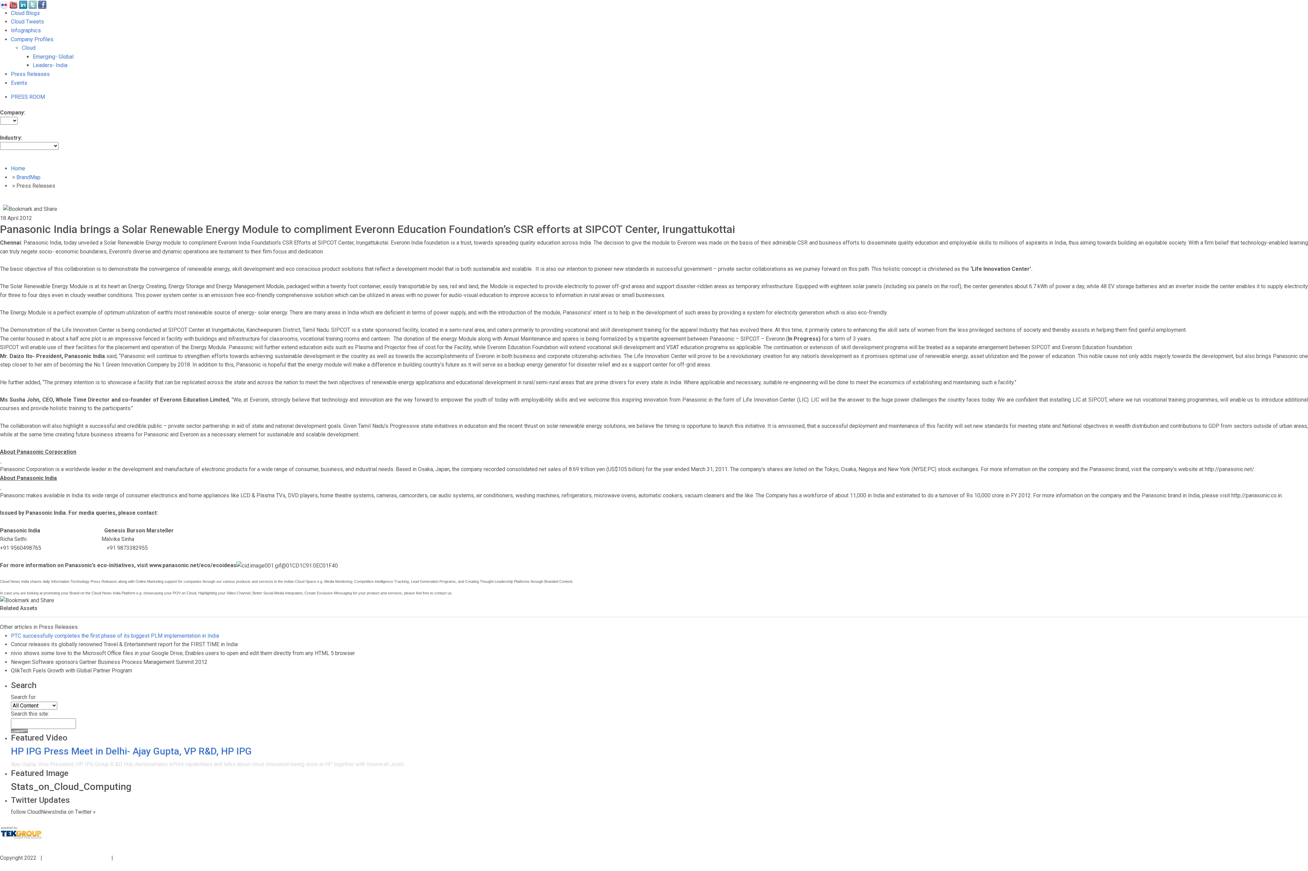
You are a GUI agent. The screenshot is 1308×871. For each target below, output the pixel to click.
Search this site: (30, 714)
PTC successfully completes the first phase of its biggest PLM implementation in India (115, 636)
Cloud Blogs (25, 13)
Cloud (28, 48)
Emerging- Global (53, 56)
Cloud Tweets (27, 21)
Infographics (26, 30)
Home (18, 168)
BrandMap (28, 177)
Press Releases (30, 74)
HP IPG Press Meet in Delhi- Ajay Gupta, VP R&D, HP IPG (131, 751)
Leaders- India (50, 65)
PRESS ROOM (28, 97)
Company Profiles (32, 39)
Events (19, 83)
